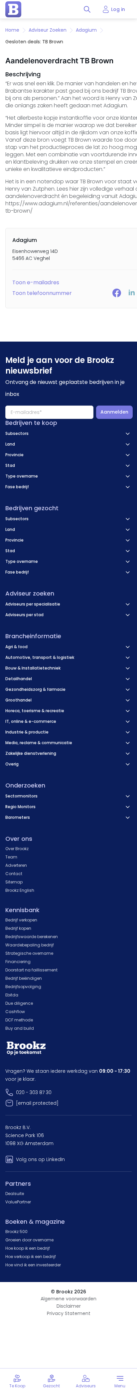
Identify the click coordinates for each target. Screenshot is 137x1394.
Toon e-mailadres (35, 282)
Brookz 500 (16, 1231)
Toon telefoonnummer (42, 293)
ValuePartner (18, 1202)
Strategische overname (29, 953)
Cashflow (15, 1011)
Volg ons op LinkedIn (40, 1159)
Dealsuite (14, 1193)
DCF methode (19, 1020)
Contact (13, 873)
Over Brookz (17, 848)
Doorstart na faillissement (31, 970)
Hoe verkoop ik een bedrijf (30, 1256)
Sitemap (14, 882)
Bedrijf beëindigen (23, 978)
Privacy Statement (68, 1313)
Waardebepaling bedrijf (29, 945)
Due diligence (19, 1003)
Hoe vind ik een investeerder (33, 1265)
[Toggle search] (87, 9)
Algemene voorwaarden (68, 1299)
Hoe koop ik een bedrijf (27, 1248)
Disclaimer (69, 1306)
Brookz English (19, 890)
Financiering (18, 961)
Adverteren (16, 865)
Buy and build (19, 1028)
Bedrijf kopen (18, 928)
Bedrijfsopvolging (23, 986)
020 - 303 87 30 (34, 1092)
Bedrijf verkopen (21, 920)
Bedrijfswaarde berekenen (31, 936)
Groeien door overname (29, 1240)
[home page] (13, 9)
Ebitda (11, 995)
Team (11, 857)
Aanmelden (114, 412)
